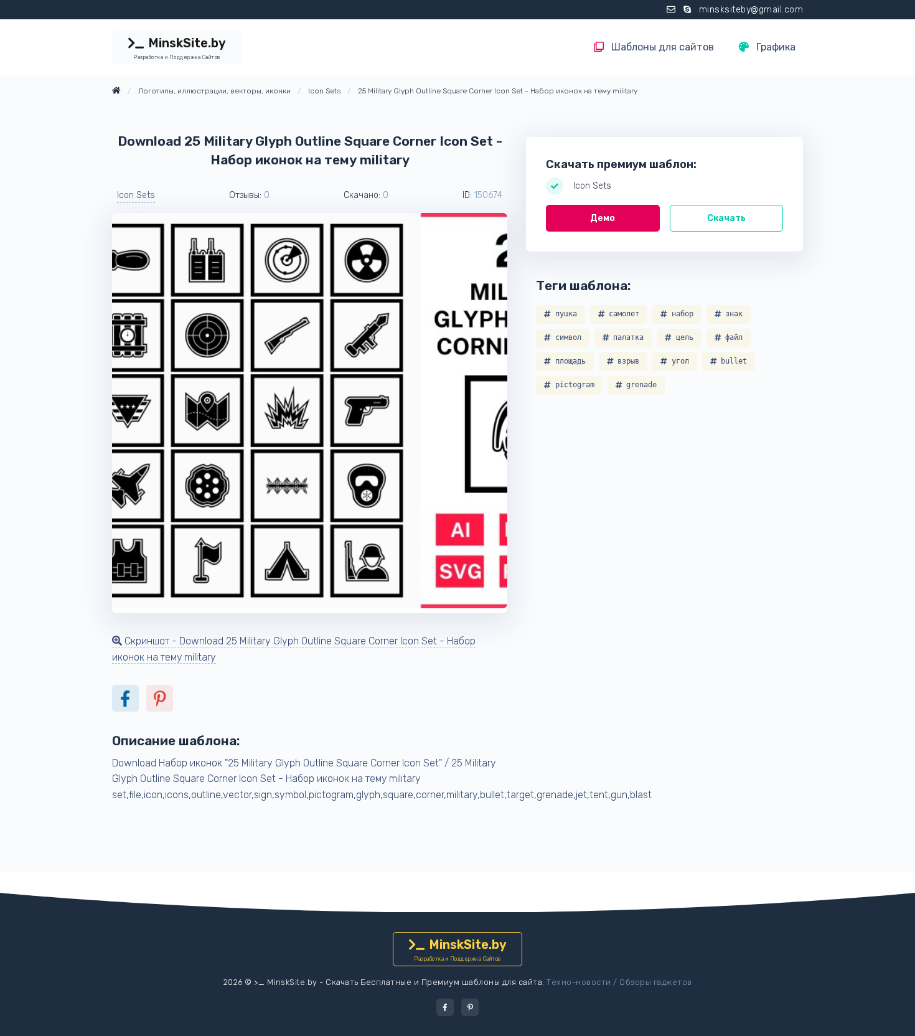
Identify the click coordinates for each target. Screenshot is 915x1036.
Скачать (726, 218)
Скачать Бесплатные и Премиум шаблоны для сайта (434, 982)
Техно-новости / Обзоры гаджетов (619, 982)
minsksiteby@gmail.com (751, 9)
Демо (602, 218)
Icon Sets (136, 195)
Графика (774, 47)
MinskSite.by (179, 47)
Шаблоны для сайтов (661, 47)
